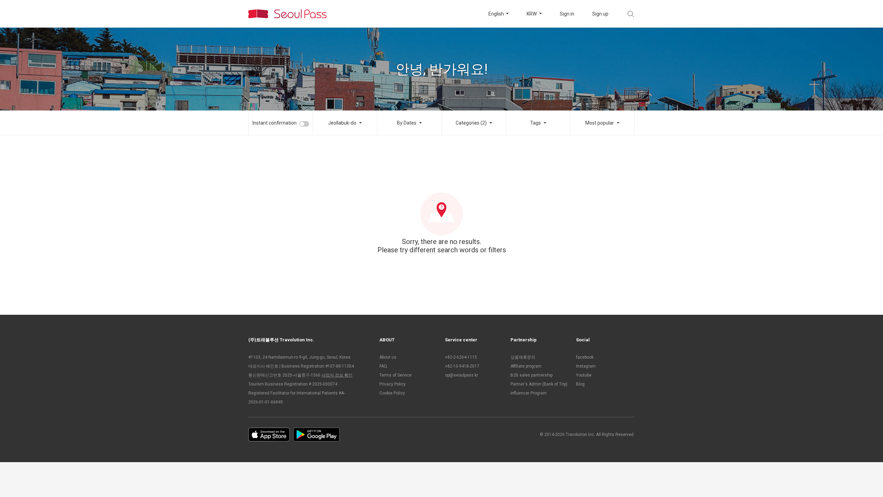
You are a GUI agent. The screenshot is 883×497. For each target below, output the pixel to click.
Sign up (600, 14)
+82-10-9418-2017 (462, 366)
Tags (535, 123)
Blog (580, 384)
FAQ (383, 366)
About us (387, 357)
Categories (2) (471, 123)
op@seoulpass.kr (461, 375)
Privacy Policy (392, 384)
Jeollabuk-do (342, 123)
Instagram (586, 366)
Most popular (599, 123)
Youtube (584, 375)
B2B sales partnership (531, 375)
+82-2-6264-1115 (461, 357)
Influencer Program (528, 393)
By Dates (406, 123)
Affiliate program (526, 366)
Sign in (567, 14)
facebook (585, 357)
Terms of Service (395, 375)
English (496, 14)
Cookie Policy (392, 393)
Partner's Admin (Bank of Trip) (538, 384)
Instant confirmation (274, 123)
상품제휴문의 (522, 357)
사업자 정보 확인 (337, 375)
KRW (532, 14)
